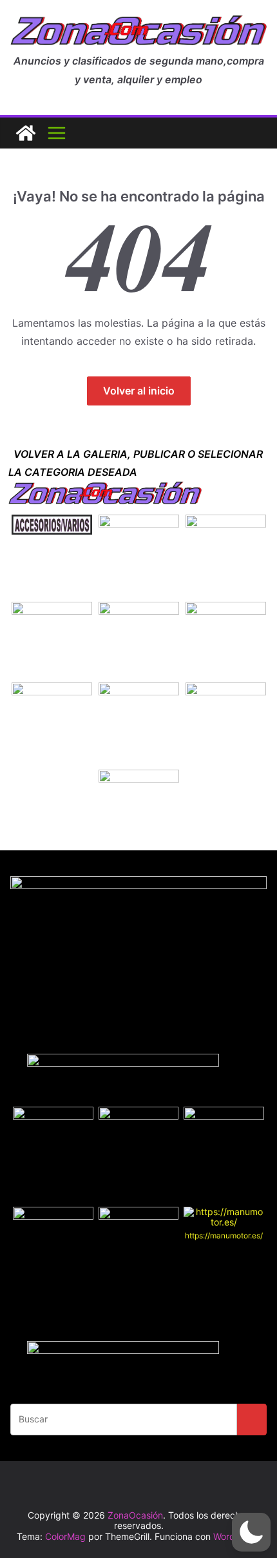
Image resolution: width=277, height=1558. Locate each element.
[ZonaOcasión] (25, 133)
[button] (251, 1532)
